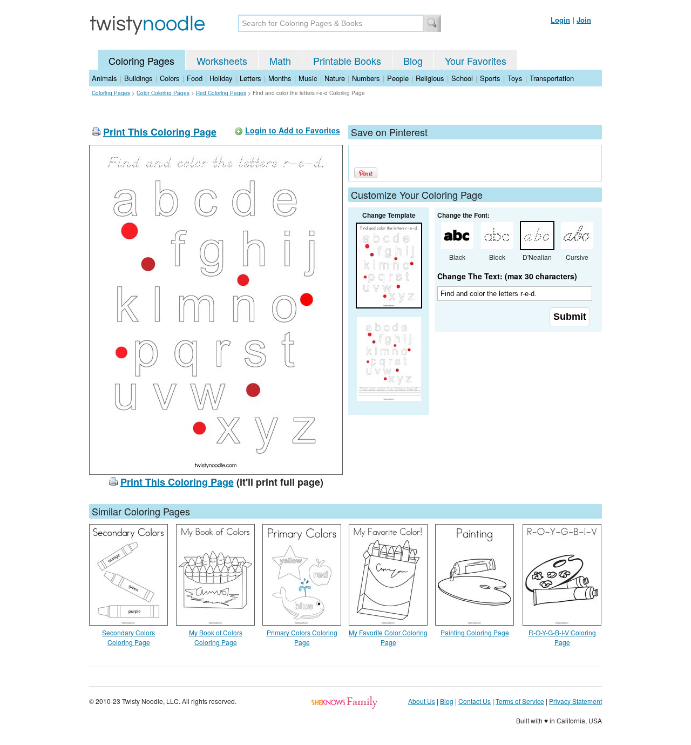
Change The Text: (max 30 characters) (507, 276)
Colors (170, 78)
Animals (104, 78)
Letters (250, 78)
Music (308, 78)
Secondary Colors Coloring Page (128, 637)
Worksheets (222, 60)
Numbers (366, 78)
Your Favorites (475, 60)
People (398, 78)
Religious (430, 78)
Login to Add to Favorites (292, 130)
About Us (421, 701)
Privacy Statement (575, 701)
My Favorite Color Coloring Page (388, 637)
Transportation (552, 78)
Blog (413, 60)
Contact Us (474, 701)
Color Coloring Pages (163, 93)
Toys (515, 78)
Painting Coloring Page (475, 632)
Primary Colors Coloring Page (302, 637)
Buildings (138, 78)
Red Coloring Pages (221, 93)
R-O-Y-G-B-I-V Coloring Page (562, 637)
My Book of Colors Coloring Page (215, 637)
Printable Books (347, 60)
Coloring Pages (141, 60)
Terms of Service (520, 701)
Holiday (221, 78)
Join (584, 20)
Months (280, 78)
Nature (334, 78)
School (462, 78)
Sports (490, 78)
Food (194, 78)
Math (280, 60)
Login (560, 20)
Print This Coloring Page (159, 132)
